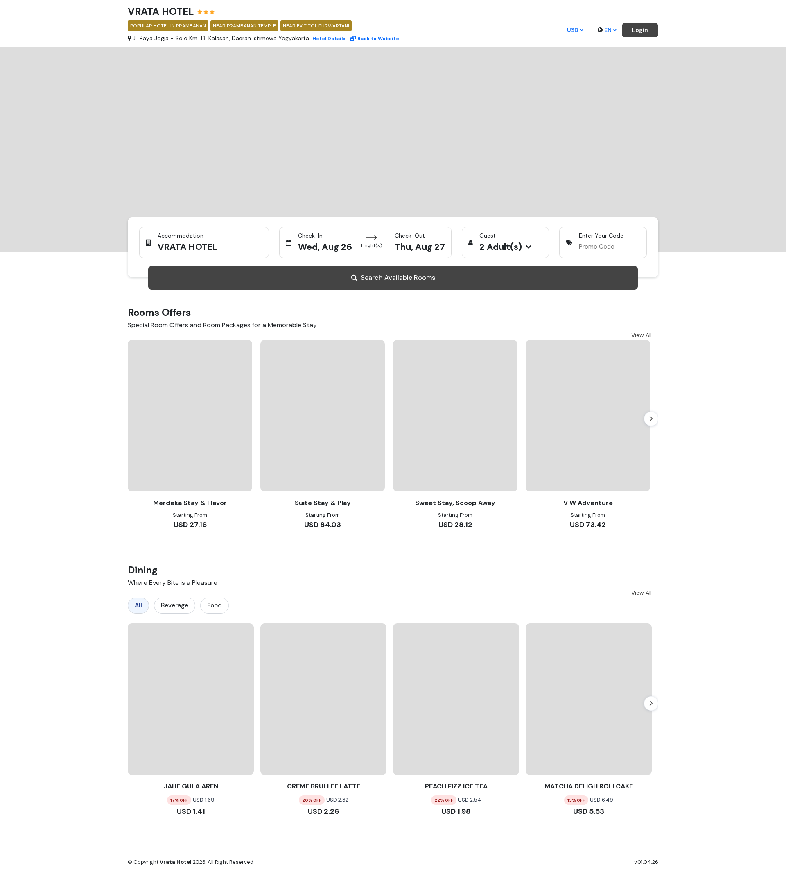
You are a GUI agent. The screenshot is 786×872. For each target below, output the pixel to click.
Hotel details (329, 38)
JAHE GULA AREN (191, 786)
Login (640, 30)
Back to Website (378, 38)
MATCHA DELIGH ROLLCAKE (588, 786)
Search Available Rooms (398, 277)
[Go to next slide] (651, 419)
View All (641, 335)
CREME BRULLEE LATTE (323, 786)
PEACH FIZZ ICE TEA (456, 786)
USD (572, 30)
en (608, 30)
